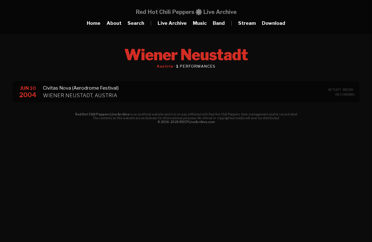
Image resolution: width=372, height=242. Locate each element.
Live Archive (172, 23)
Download (273, 23)
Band (219, 23)
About (114, 23)
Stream (247, 23)
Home (93, 23)
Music (200, 23)
